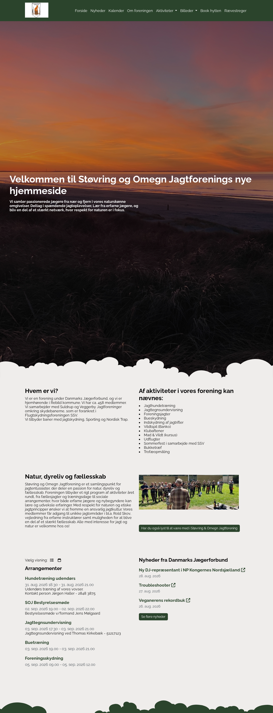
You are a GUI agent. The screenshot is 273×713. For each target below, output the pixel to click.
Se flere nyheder (153, 617)
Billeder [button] (187, 11)
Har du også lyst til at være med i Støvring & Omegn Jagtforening (189, 528)
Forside (81, 11)
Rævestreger (235, 11)
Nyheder (98, 11)
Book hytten (210, 11)
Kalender (116, 11)
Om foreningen (140, 11)
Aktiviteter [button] (165, 11)
